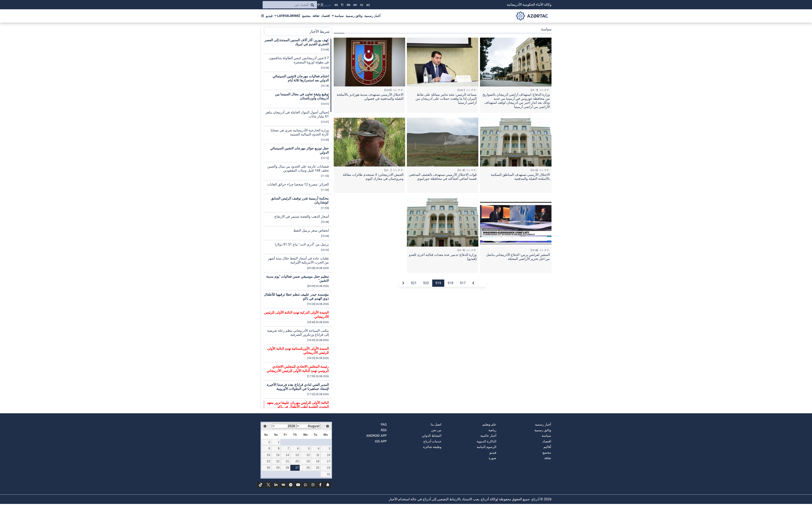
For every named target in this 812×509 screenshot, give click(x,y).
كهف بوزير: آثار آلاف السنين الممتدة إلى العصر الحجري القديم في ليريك (297, 42)
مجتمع (306, 16)
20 (297, 461)
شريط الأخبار (319, 31)
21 (287, 461)
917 (463, 283)
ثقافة (316, 16)
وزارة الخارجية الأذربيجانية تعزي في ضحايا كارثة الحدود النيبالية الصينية (300, 132)
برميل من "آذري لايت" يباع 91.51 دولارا (302, 244)
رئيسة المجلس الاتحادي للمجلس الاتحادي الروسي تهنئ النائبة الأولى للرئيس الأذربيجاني (298, 368)
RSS (384, 430)
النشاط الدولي (431, 436)
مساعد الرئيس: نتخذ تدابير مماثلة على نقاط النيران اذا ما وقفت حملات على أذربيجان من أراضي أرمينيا (446, 99)
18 (317, 461)
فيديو (269, 16)
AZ (368, 5)
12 (308, 455)
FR (342, 5)
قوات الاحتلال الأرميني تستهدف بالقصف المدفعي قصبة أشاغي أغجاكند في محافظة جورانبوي (443, 177)
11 (317, 455)
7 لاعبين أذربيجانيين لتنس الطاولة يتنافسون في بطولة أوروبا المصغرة (299, 60)
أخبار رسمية (372, 16)
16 (268, 455)
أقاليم (547, 447)
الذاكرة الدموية (486, 441)
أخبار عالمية (488, 436)
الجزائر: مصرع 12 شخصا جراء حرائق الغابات (298, 184)
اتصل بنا (436, 424)
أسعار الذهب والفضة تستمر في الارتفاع (301, 216)
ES (336, 5)
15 (278, 455)
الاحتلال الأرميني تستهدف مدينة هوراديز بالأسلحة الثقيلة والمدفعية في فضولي (370, 97)
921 (414, 283)
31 (328, 474)
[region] (298, 223)
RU (361, 5)
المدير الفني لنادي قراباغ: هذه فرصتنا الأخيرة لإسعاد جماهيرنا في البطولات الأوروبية (298, 387)
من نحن (436, 430)
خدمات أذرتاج (432, 441)
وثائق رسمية (354, 16)
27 (297, 467)
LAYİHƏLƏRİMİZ (288, 16)
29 (278, 467)
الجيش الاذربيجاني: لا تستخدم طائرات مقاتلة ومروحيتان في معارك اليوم (373, 177)
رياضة (492, 430)
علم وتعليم (489, 424)
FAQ (384, 424)
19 (308, 461)
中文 (320, 5)
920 (426, 283)
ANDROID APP (376, 436)
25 (317, 467)
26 (308, 467)
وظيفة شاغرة (432, 447)
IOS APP (381, 441)
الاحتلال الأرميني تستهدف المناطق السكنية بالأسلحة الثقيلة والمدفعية (520, 177)
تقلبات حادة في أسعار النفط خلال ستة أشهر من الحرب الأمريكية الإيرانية (298, 260)
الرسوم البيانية (486, 447)
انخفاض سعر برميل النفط (311, 230)
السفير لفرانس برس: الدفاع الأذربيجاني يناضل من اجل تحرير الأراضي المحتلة (518, 257)
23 (268, 461)
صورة (492, 458)
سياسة (339, 16)
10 (328, 455)
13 (297, 455)
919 (438, 283)
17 (328, 461)
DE (348, 5)
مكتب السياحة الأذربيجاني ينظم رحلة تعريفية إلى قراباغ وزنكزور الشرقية (298, 333)
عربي (327, 5)
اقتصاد (325, 16)
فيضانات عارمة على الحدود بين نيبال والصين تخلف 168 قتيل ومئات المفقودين (298, 168)
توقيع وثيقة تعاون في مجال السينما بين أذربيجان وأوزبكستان (302, 96)
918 (450, 283)
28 (287, 467)
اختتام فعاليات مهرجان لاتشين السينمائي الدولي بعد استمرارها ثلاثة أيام (301, 78)
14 (287, 455)
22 (278, 461)
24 (328, 467)
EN (355, 5)
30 (268, 467)
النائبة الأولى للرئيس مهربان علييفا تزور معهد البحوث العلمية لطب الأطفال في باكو (298, 405)
